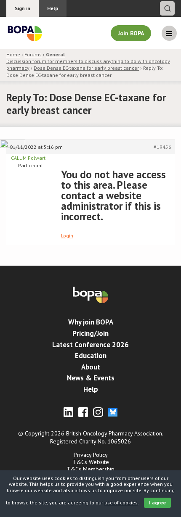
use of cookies (121, 502)
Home (13, 54)
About (90, 367)
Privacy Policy (91, 455)
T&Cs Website (90, 462)
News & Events (90, 377)
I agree (157, 502)
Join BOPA (131, 33)
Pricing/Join (90, 333)
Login (67, 235)
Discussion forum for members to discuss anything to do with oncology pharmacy (88, 61)
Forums (33, 54)
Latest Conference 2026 (90, 344)
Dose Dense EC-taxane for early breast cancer (86, 68)
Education (90, 355)
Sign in (22, 8)
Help (52, 8)
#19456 (162, 147)
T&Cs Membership (90, 469)
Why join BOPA (90, 322)
